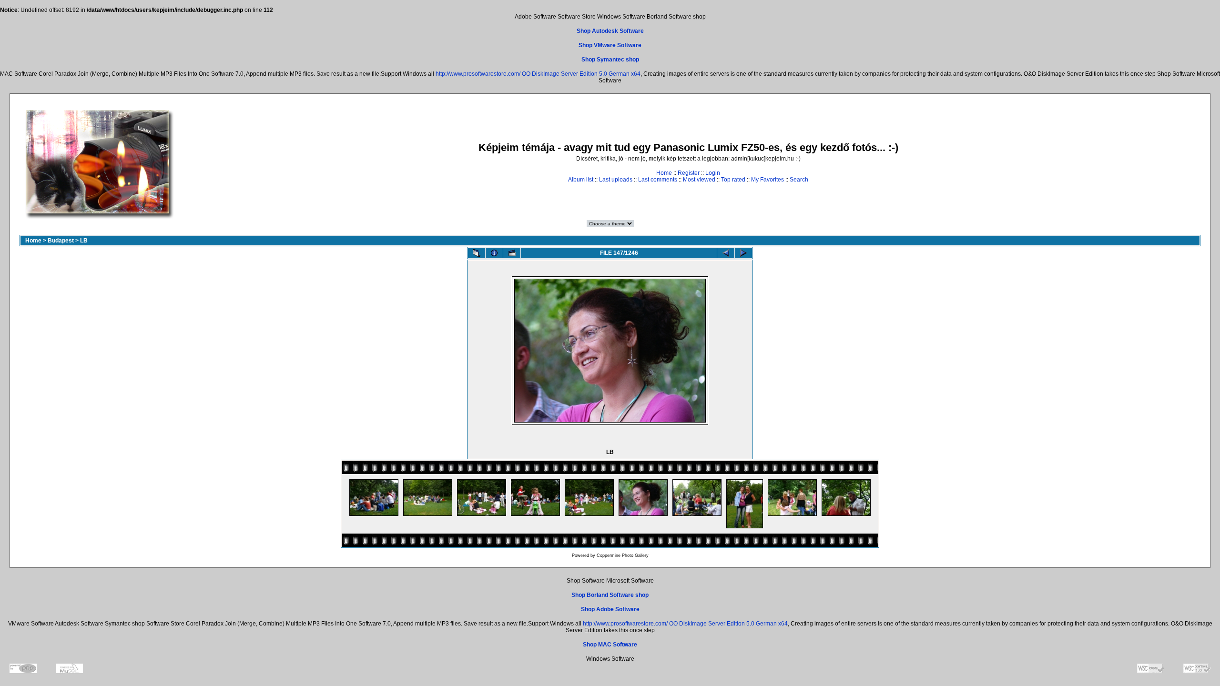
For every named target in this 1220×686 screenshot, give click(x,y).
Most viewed (699, 179)
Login (712, 173)
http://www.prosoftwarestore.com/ (478, 74)
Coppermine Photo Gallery (623, 555)
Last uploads (615, 179)
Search (799, 179)
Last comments (657, 179)
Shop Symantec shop (610, 59)
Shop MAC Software (610, 644)
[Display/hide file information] (494, 253)
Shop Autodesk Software (610, 31)
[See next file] (743, 253)
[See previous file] (725, 253)
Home (664, 173)
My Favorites (767, 179)
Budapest (61, 240)
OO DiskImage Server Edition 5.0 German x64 (581, 74)
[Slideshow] (511, 253)
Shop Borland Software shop (610, 595)
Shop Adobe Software (610, 609)
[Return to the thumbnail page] (476, 253)
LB (84, 240)
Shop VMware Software (610, 45)
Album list (580, 179)
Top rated (733, 179)
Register (689, 173)
